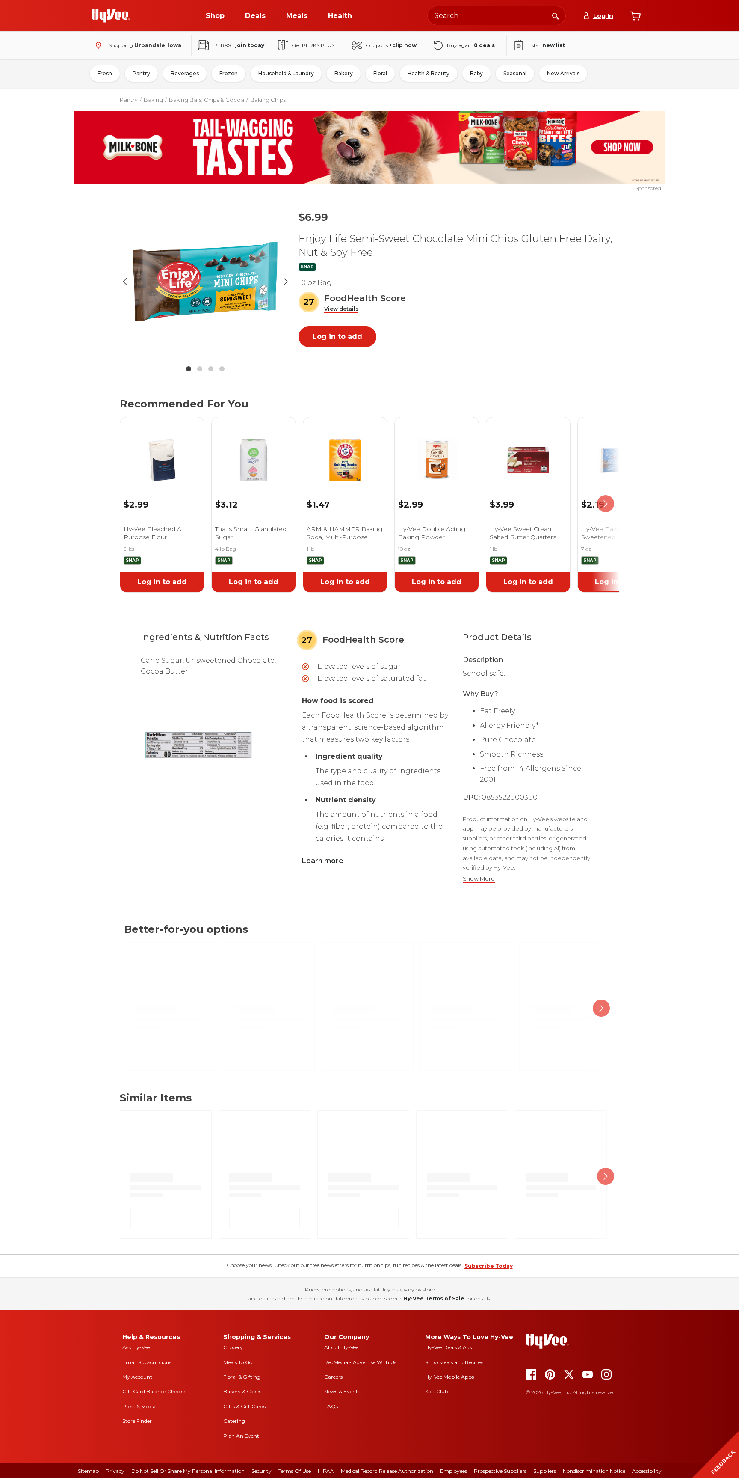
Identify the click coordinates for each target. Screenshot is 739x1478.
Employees (453, 1471)
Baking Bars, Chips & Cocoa (206, 99)
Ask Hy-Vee (136, 1347)
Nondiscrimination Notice (594, 1471)
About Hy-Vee (341, 1347)
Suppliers (544, 1471)
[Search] (555, 15)
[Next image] (286, 281)
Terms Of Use (294, 1471)
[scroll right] (605, 504)
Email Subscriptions (146, 1362)
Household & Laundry (286, 73)
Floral (380, 73)
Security (261, 1471)
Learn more (322, 861)
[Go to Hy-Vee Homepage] (111, 16)
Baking (153, 99)
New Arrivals (563, 73)
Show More (479, 879)
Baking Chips (268, 99)
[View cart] (635, 15)
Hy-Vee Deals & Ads (448, 1347)
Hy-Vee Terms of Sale (433, 1298)
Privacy (115, 1471)
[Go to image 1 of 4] (188, 369)
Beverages (185, 73)
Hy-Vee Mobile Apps (449, 1377)
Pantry (141, 73)
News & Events (342, 1391)
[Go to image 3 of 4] (210, 369)
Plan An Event (241, 1436)
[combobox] (496, 15)
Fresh (105, 73)
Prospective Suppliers (500, 1471)
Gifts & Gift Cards (244, 1406)
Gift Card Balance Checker (154, 1391)
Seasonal (514, 73)
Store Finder (137, 1421)
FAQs (331, 1406)
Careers (333, 1377)
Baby (476, 73)
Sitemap (88, 1471)
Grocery (233, 1347)
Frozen (228, 73)
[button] (341, 309)
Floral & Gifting (241, 1377)
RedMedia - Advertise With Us (360, 1362)
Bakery (343, 73)
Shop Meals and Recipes (454, 1362)
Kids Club (436, 1391)
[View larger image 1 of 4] (205, 281)
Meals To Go (237, 1362)
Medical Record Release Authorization (387, 1471)
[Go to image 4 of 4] (222, 369)
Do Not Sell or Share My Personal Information (188, 1471)
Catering (234, 1421)
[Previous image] (125, 281)
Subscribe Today (488, 1266)
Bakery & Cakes (242, 1391)
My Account (137, 1377)
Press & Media (139, 1406)
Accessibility (647, 1471)
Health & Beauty (428, 73)
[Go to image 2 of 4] (199, 369)
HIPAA (326, 1471)
